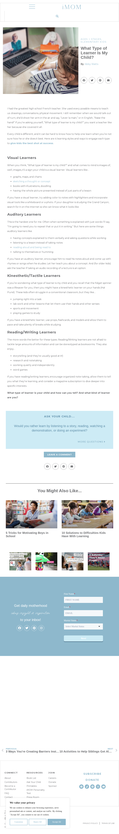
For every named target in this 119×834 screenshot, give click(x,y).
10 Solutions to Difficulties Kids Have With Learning (84, 534)
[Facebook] (19, 628)
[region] (38, 813)
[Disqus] (59, 698)
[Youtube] (103, 786)
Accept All (56, 822)
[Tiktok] (87, 786)
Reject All (38, 822)
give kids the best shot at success (31, 143)
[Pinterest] (34, 628)
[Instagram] (41, 628)
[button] (57, 16)
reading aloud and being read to (32, 247)
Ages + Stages (91, 39)
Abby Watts (91, 64)
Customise (19, 822)
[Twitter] (27, 628)
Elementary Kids (94, 41)
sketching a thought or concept (31, 181)
